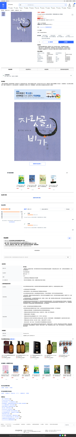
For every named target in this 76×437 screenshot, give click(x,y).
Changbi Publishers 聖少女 (6, 400)
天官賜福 (27, 393)
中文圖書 (12, 10)
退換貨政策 (23, 424)
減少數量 (41, 41)
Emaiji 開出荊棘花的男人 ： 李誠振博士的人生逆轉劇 (10, 412)
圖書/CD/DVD (7, 10)
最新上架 (29, 209)
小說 (20, 10)
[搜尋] (65, 4)
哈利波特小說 (13, 393)
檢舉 (68, 257)
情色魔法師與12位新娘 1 (6, 413)
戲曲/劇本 (6, 387)
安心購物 (42, 424)
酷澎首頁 (2, 10)
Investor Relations (8, 424)
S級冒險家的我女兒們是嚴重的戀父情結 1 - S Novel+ (10, 418)
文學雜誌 (11, 387)
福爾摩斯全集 (22, 393)
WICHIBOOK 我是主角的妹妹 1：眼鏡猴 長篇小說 (10, 415)
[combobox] (69, 209)
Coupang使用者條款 (16, 424)
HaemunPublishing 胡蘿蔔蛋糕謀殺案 (8, 419)
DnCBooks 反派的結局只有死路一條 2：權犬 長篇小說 (10, 416)
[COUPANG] (18, 431)
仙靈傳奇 (2, 393)
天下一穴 (17, 393)
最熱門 (25, 209)
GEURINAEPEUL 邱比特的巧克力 (7, 409)
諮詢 (69, 238)
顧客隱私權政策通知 (36, 424)
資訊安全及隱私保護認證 (54, 424)
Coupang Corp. (45, 27)
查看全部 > (12, 339)
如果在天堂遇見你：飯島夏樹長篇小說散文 (9, 406)
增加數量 (41, 42)
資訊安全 (46, 424)
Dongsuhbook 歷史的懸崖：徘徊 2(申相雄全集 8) (10, 410)
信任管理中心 (29, 424)
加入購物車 (50, 42)
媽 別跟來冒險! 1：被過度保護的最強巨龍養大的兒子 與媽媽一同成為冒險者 (14, 403)
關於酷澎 (2, 424)
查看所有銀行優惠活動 (46, 38)
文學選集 (2, 387)
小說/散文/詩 (17, 10)
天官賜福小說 (7, 393)
